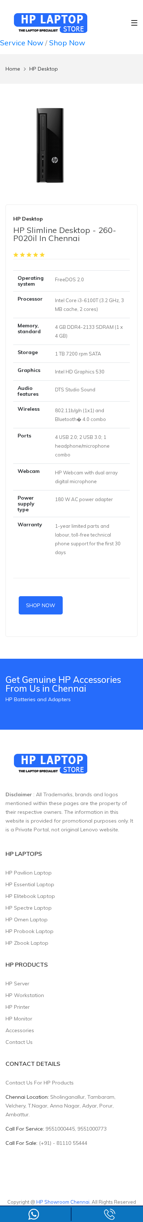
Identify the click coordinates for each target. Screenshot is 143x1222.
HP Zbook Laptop (27, 943)
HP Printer (18, 1007)
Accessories (20, 1030)
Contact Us (19, 1042)
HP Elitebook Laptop (30, 896)
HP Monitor (19, 1018)
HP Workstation (25, 995)
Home (13, 68)
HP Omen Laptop (27, 919)
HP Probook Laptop (30, 931)
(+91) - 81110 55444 (63, 1143)
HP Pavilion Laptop (29, 872)
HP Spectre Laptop (29, 908)
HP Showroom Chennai (62, 1202)
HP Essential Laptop (30, 884)
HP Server (17, 983)
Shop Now (67, 42)
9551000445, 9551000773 (76, 1128)
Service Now (21, 42)
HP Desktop (43, 68)
